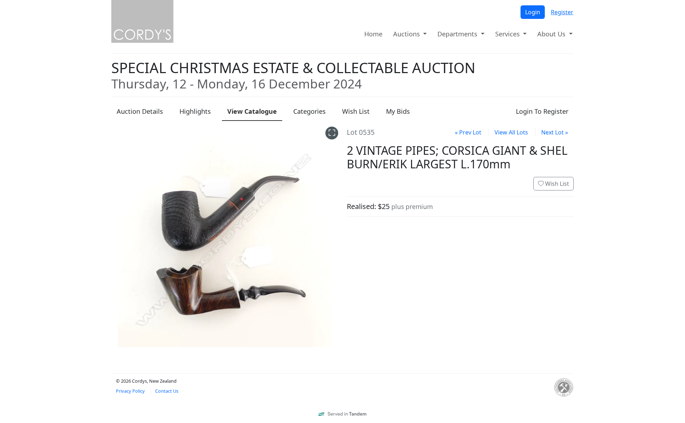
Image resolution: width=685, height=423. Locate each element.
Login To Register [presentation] (542, 111)
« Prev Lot (468, 132)
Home (373, 34)
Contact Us (166, 391)
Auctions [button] (407, 34)
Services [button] (508, 34)
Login (532, 12)
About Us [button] (552, 34)
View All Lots (511, 132)
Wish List (556, 184)
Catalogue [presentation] (252, 111)
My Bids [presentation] (398, 111)
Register (562, 12)
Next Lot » (554, 132)
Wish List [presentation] (356, 111)
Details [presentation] (140, 111)
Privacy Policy (130, 391)
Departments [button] (458, 34)
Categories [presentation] (309, 111)
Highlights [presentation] (195, 111)
